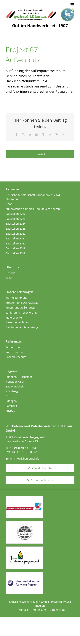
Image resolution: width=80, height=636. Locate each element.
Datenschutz (57, 609)
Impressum (39, 609)
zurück (41, 154)
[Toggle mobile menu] (72, 5)
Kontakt (23, 609)
